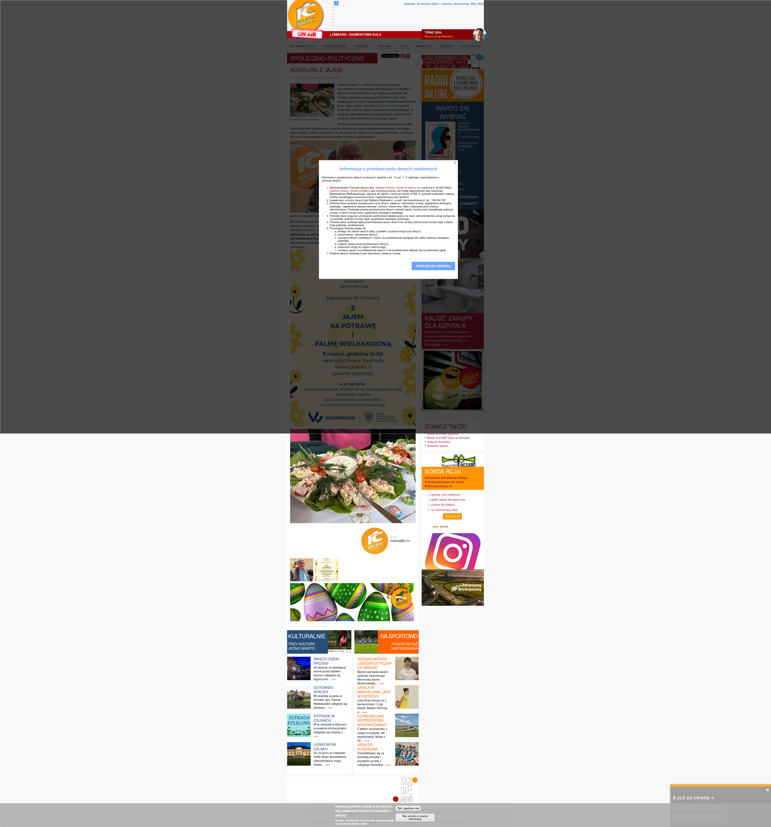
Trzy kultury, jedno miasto (301, 646)
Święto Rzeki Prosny (326, 661)
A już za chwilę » (693, 797)
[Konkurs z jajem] (302, 581)
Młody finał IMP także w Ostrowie (448, 438)
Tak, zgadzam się (408, 808)
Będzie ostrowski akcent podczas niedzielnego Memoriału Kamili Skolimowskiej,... (372, 677)
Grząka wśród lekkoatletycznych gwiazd (374, 663)
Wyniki (444, 526)
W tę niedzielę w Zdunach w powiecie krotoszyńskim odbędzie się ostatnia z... (330, 728)
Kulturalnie (307, 636)
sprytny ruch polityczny (445, 494)
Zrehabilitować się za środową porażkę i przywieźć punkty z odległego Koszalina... (371, 759)
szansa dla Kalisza (443, 504)
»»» (333, 679)
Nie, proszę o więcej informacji (415, 818)
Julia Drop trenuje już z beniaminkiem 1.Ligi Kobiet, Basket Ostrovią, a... (372, 706)
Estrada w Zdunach (324, 718)
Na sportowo (399, 636)
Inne (435, 526)
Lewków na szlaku (325, 746)
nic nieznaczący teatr (444, 510)
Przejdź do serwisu (433, 266)
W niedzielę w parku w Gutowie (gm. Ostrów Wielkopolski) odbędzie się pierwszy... (330, 701)
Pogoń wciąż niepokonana (404, 646)
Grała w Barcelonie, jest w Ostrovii (374, 691)
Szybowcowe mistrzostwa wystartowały (372, 720)
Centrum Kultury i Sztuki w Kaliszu (395, 187)
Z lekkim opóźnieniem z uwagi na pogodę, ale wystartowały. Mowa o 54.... (372, 734)
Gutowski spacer (323, 689)
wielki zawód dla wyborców (448, 499)
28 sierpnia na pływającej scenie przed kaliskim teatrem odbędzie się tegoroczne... (330, 673)
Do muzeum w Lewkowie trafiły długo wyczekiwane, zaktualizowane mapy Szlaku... (330, 758)
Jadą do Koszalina (367, 746)
